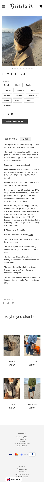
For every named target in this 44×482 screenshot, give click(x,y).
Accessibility (22, 471)
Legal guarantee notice (22, 474)
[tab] (11, 139)
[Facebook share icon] (3, 303)
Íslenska (7, 106)
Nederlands (32, 95)
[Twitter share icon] (8, 303)
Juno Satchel (32, 361)
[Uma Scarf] (12, 388)
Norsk (17, 85)
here (31, 235)
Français (33, 90)
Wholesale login (22, 469)
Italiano (7, 95)
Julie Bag (11, 361)
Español (19, 95)
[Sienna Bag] (32, 388)
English (29, 85)
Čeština (29, 101)
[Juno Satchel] (32, 345)
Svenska (7, 90)
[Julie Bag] (12, 345)
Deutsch (20, 90)
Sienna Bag (32, 404)
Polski (17, 101)
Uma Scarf (12, 404)
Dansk (6, 85)
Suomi (6, 101)
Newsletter (22, 466)
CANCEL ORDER (22, 477)
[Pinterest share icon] (13, 303)
